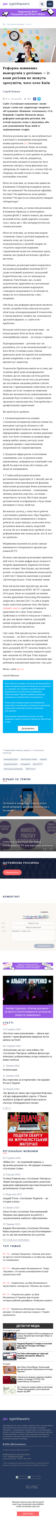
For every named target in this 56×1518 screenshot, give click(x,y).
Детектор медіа (28, 1326)
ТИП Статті (30, 769)
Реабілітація (10, 1069)
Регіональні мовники (15, 24)
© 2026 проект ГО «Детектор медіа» (16, 1454)
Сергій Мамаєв (11, 91)
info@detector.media (15, 1456)
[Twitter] (39, 98)
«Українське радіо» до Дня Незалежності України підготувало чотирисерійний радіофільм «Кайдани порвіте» (28, 1297)
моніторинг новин (29, 759)
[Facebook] (34, 98)
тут (26, 143)
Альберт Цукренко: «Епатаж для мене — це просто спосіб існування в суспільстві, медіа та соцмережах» (28, 1256)
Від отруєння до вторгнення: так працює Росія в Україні (26, 1081)
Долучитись (28, 728)
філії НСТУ (37, 764)
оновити (44, 912)
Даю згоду (28, 1514)
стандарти (25, 764)
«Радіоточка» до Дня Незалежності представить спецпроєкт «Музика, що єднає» (26, 1284)
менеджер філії (11, 759)
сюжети (11, 608)
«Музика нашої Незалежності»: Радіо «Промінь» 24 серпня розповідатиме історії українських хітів (26, 1271)
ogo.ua (20, 669)
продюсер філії (10, 764)
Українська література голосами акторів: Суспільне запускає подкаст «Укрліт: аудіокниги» (26, 1311)
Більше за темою (17, 779)
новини (43, 759)
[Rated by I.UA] (22, 1478)
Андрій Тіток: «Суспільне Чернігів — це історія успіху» (25, 1200)
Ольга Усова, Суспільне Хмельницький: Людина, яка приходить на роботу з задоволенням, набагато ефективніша (25, 1215)
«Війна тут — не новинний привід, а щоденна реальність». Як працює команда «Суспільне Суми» (27, 1165)
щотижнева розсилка (21, 862)
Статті (28, 24)
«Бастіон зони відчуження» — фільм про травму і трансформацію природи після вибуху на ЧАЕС (26, 1036)
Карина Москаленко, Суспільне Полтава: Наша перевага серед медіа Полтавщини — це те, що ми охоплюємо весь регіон (28, 1231)
